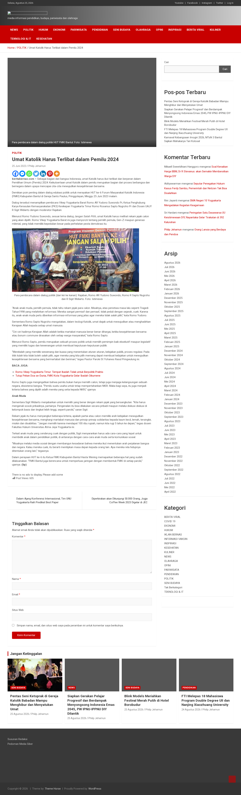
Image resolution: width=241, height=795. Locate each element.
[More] (57, 174)
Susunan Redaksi (17, 739)
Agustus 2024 (172, 368)
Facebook (192, 3)
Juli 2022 (169, 478)
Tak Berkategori (173, 587)
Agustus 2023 (172, 421)
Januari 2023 (171, 452)
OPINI (159, 29)
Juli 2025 (169, 320)
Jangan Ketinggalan (26, 654)
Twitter (219, 3)
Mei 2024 (169, 381)
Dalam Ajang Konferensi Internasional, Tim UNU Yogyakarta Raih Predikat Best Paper (43, 500)
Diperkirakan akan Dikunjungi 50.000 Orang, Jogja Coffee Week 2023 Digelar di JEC (119, 500)
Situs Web (18, 610)
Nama (16, 579)
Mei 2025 (169, 328)
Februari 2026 (172, 289)
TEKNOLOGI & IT (20, 38)
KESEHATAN (44, 38)
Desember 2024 (173, 350)
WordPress (94, 788)
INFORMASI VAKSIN (175, 539)
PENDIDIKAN (100, 29)
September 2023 (173, 416)
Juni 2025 (169, 324)
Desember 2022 (173, 456)
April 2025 (170, 333)
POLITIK (28, 29)
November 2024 (173, 355)
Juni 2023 (169, 430)
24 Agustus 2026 (191, 709)
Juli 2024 (169, 372)
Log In (230, 3)
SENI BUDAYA (121, 29)
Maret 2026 (170, 284)
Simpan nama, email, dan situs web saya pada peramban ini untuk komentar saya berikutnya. (70, 625)
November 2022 (173, 461)
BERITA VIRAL (195, 29)
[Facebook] (15, 174)
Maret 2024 (170, 390)
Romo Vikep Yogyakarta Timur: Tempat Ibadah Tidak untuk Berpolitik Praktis (59, 372)
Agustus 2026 (172, 262)
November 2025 (173, 302)
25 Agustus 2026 (19, 714)
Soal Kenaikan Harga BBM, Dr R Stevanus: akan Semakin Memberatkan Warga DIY (196, 171)
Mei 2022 (169, 487)
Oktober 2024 (172, 359)
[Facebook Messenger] (22, 174)
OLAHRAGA (143, 29)
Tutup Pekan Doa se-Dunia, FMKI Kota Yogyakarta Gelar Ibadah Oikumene (58, 375)
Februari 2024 (172, 394)
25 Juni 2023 (19, 166)
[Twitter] (36, 174)
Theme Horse (53, 788)
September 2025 (173, 311)
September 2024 (173, 364)
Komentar (18, 536)
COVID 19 (169, 521)
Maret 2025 (170, 337)
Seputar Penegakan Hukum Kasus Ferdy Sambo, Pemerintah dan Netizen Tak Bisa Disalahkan (195, 188)
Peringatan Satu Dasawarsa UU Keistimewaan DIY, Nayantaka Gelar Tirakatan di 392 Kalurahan (194, 217)
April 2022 (170, 491)
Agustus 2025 (172, 315)
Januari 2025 (171, 346)
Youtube (179, 3)
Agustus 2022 (172, 474)
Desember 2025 (173, 298)
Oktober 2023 (172, 412)
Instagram (207, 3)
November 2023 (173, 408)
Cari (166, 62)
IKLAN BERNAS (173, 534)
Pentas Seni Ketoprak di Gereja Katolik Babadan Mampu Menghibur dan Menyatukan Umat (34, 702)
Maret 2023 (170, 443)
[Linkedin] (43, 174)
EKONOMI (59, 29)
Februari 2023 (172, 447)
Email (16, 594)
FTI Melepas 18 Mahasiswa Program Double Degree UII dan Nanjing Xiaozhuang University (206, 700)
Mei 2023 (169, 434)
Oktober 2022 (172, 465)
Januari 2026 (171, 293)
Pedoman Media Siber (20, 743)
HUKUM (43, 29)
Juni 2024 (169, 377)
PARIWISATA (79, 29)
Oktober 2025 (172, 306)
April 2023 (170, 438)
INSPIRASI (174, 29)
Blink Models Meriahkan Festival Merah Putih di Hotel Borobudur (146, 700)
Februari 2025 (172, 342)
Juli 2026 (169, 267)
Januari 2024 (171, 399)
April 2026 (170, 280)
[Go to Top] (232, 779)
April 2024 (170, 386)
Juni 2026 (169, 271)
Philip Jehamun (37, 166)
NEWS (14, 29)
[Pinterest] (50, 174)
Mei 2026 (169, 276)
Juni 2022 (169, 483)
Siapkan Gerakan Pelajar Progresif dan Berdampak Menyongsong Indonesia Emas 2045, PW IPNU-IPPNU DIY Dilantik (197, 113)
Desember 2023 (173, 403)
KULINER (215, 29)
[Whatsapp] (29, 174)
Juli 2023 (169, 425)
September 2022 (173, 469)
